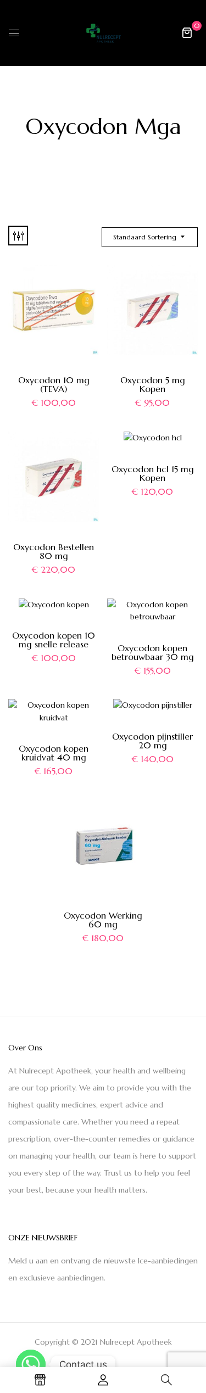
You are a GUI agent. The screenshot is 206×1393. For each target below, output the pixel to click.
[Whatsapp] (31, 1364)
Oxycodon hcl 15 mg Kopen (153, 473)
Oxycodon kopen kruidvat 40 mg (53, 753)
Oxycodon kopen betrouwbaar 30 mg (153, 652)
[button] (186, 32)
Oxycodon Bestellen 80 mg (53, 551)
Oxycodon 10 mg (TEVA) (54, 384)
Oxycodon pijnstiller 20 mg (152, 741)
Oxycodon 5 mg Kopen (152, 384)
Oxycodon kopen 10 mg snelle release (53, 640)
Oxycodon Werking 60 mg (103, 920)
